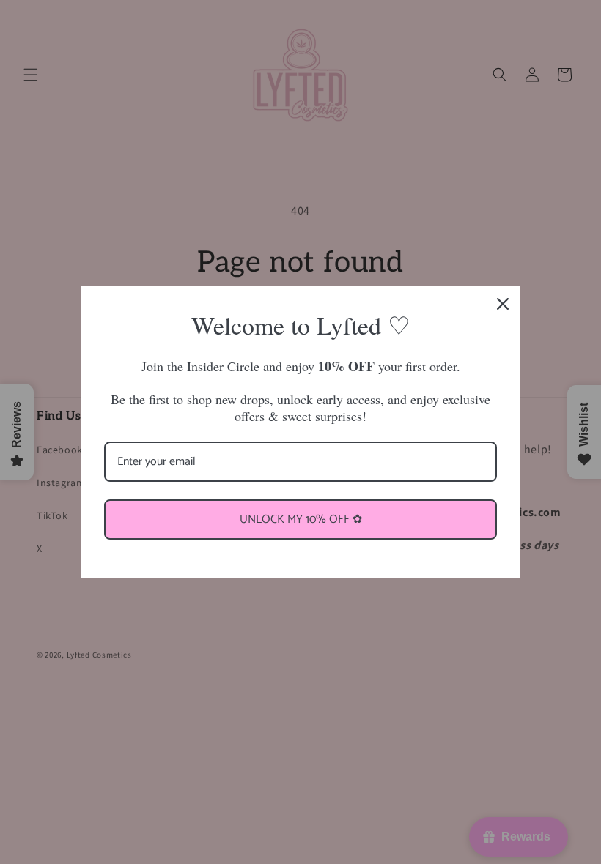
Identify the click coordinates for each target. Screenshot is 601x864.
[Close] (502, 303)
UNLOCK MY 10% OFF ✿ (301, 519)
